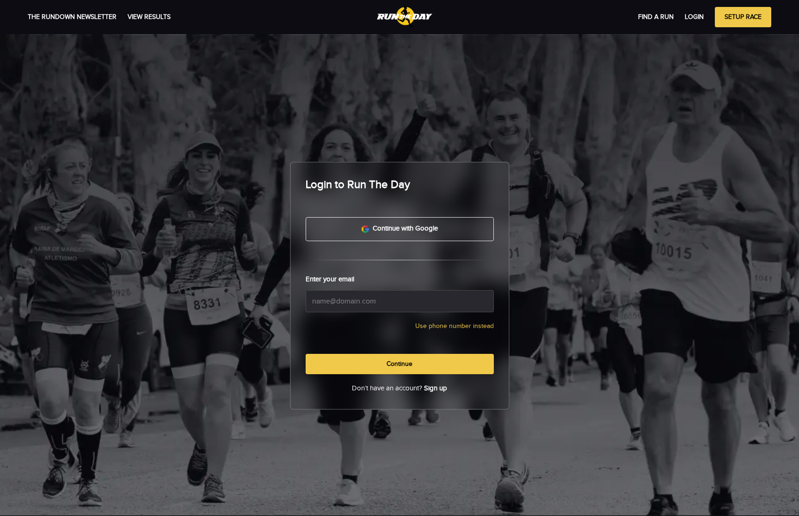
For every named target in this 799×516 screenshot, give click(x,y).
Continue (399, 364)
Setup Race (743, 17)
